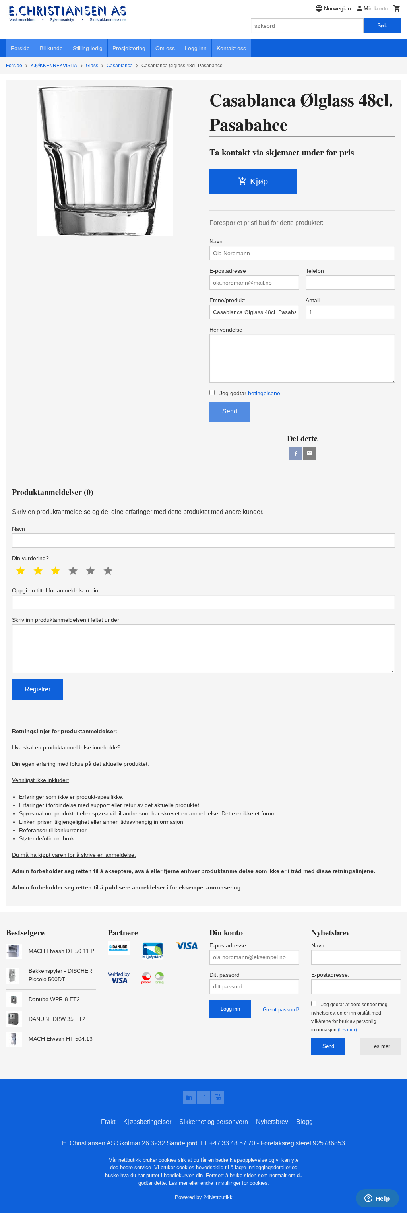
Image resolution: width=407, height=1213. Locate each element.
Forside (20, 48)
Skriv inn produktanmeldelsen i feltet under (65, 620)
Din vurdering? (30, 558)
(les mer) (347, 1030)
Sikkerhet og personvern (213, 1121)
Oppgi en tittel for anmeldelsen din (55, 590)
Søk (382, 25)
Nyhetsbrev (272, 1121)
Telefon (315, 271)
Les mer (380, 1046)
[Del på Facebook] (295, 453)
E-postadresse (227, 271)
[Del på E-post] (309, 453)
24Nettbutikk (218, 1197)
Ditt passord (224, 975)
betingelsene (264, 393)
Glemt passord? (281, 1010)
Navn (216, 241)
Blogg (304, 1121)
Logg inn (196, 48)
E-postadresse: (330, 975)
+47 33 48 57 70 (232, 1143)
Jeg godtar (249, 393)
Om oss (165, 48)
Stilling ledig (88, 48)
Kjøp (259, 181)
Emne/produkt (227, 300)
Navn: (318, 945)
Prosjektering (128, 48)
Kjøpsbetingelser (147, 1121)
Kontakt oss (231, 48)
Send (229, 411)
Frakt (108, 1121)
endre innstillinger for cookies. (234, 1183)
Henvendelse (225, 329)
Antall (313, 300)
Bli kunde (51, 48)
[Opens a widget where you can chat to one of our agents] (377, 1199)
